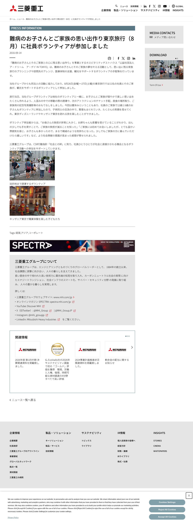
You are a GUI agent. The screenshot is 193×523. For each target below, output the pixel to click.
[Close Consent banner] (189, 495)
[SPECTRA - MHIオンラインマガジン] (72, 244)
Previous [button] (12, 360)
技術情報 (50, 451)
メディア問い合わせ (165, 37)
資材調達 (14, 472)
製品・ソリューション (126, 10)
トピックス (86, 440)
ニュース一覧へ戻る (24, 400)
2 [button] (127, 336)
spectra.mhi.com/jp (60, 301)
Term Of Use (155, 84)
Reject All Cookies (167, 509)
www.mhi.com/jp (63, 297)
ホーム (12, 19)
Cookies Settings (167, 502)
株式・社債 (122, 461)
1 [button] (125, 336)
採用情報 (134, 6)
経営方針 (121, 445)
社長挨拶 (14, 445)
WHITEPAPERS (160, 451)
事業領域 (14, 456)
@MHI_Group (41, 310)
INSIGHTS (178, 10)
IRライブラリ (123, 456)
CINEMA (157, 445)
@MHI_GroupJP (63, 310)
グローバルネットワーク (20, 461)
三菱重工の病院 (16, 477)
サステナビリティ (150, 10)
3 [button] (129, 336)
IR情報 (166, 10)
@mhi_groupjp (36, 315)
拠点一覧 (14, 466)
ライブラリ (86, 445)
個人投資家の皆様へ (126, 440)
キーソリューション (54, 440)
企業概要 (14, 440)
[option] (30, 354)
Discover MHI (34, 306)
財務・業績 (122, 451)
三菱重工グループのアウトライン (24, 451)
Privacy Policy (13, 518)
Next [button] (132, 360)
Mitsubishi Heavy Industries (41, 319)
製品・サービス (52, 445)
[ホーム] (26, 7)
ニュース (124, 6)
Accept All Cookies (167, 517)
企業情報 (106, 10)
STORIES (157, 440)
